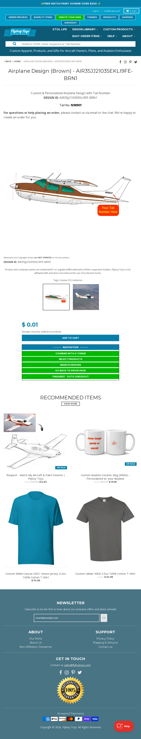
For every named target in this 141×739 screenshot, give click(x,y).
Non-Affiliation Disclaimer (35, 647)
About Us (36, 642)
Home (17, 61)
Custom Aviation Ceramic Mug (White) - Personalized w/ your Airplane (105, 477)
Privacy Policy (105, 638)
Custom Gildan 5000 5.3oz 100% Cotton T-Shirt (105, 573)
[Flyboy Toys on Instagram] (125, 61)
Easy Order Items (86, 36)
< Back (7, 61)
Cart (133, 11)
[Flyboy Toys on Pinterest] (130, 61)
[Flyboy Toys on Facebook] (120, 61)
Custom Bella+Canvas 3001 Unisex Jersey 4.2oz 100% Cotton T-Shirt (36, 575)
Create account (112, 11)
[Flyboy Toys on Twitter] (135, 61)
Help (111, 36)
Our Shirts (35, 638)
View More (70, 403)
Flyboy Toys (69, 727)
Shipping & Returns (105, 642)
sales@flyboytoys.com (77, 665)
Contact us (105, 647)
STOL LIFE (60, 29)
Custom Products (118, 29)
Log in (96, 11)
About (127, 36)
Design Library (83, 29)
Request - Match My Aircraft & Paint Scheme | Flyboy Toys (35, 477)
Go (103, 617)
